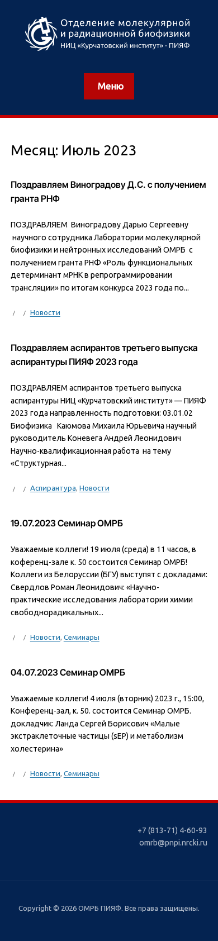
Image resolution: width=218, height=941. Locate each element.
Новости (45, 312)
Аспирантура (53, 488)
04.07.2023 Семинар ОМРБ (68, 672)
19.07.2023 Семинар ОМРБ (67, 523)
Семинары (81, 637)
